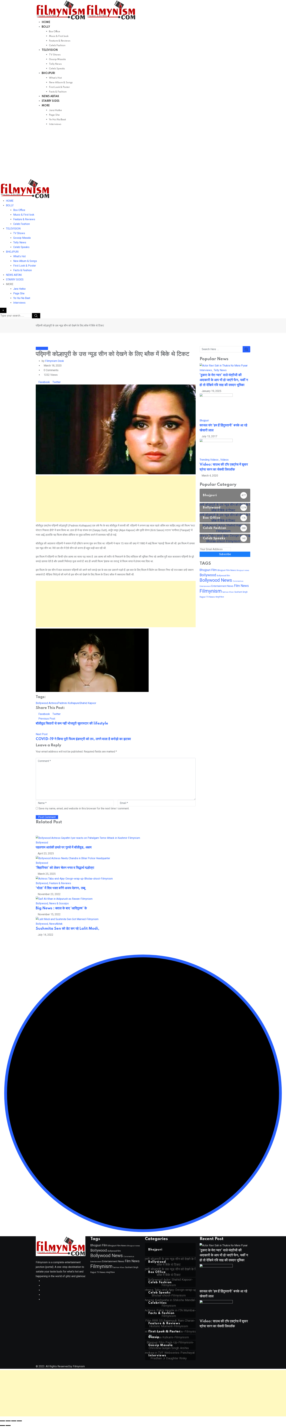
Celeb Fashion (57, 45)
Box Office (54, 31)
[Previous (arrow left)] (2, 1425)
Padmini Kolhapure (68, 703)
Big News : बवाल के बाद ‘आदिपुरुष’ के (61, 908)
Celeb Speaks (57, 69)
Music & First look (59, 36)
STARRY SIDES (50, 101)
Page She (54, 115)
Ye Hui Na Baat (57, 119)
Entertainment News (222, 586)
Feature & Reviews (59, 41)
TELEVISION (50, 50)
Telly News (55, 64)
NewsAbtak (56, 923)
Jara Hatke (55, 110)
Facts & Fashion (58, 92)
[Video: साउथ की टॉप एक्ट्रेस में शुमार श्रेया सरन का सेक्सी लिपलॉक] (216, 448)
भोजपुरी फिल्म (219, 597)
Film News (241, 586)
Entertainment (205, 586)
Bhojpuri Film (208, 570)
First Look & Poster (59, 87)
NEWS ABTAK (50, 96)
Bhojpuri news (243, 570)
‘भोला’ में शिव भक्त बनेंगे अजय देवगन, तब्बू (60, 888)
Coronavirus (238, 581)
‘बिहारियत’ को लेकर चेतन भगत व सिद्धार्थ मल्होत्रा (65, 868)
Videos (224, 459)
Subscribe (225, 554)
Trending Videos (209, 459)
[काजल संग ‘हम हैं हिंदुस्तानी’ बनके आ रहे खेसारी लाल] (216, 405)
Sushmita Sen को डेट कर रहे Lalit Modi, (67, 928)
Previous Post (46, 718)
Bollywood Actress (47, 703)
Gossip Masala (57, 59)
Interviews (55, 124)
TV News (210, 597)
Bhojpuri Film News (226, 570)
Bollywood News (216, 580)
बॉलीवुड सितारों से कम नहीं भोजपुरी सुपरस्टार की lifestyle (72, 723)
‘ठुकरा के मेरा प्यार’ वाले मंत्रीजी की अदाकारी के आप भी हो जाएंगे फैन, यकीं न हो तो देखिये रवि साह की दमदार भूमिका (224, 380)
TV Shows (55, 55)
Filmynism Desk (54, 360)
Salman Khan (228, 592)
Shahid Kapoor (87, 703)
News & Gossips (59, 903)
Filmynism (211, 591)
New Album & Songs (61, 82)
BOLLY (46, 27)
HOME (46, 22)
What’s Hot (55, 78)
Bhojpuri (204, 420)
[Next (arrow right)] (8, 1425)
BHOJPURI (48, 73)
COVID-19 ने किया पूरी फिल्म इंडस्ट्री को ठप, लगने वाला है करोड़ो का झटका (83, 739)
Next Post (42, 734)
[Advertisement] (143, 154)
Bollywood (42, 842)
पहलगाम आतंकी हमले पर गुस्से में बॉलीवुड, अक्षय (64, 847)
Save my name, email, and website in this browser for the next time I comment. (84, 808)
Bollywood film (223, 575)
